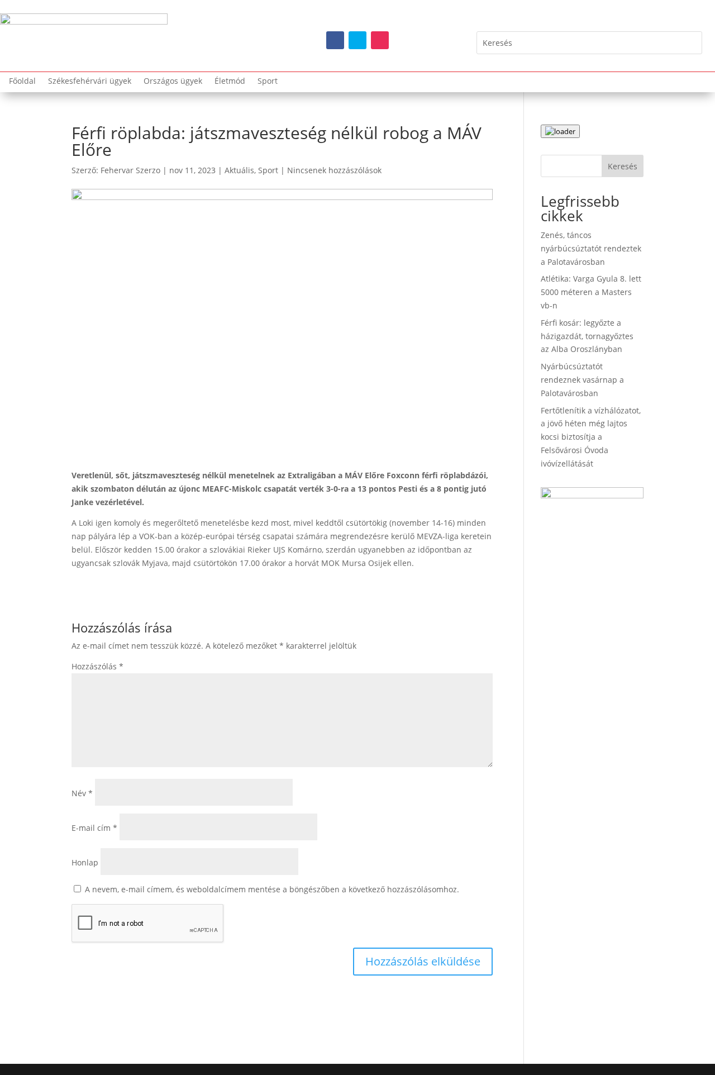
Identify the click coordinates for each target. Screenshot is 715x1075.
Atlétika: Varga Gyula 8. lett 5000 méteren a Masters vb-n (591, 292)
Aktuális (239, 170)
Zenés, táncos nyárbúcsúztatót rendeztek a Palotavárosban (591, 248)
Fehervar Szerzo (130, 170)
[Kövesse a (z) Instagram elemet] (380, 40)
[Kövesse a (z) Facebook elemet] (335, 40)
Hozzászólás (97, 666)
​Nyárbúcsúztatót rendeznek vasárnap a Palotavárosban (582, 379)
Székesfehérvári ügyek (89, 81)
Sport (268, 81)
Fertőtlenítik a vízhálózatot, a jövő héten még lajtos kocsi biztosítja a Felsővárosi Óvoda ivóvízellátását (591, 437)
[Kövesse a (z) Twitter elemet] (357, 40)
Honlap (85, 862)
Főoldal (22, 81)
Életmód (229, 81)
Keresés (622, 166)
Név (82, 793)
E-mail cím (94, 827)
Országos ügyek (173, 81)
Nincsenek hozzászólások (334, 170)
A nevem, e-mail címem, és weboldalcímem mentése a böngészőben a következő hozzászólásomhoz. (272, 889)
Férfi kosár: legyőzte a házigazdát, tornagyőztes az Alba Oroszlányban (587, 336)
